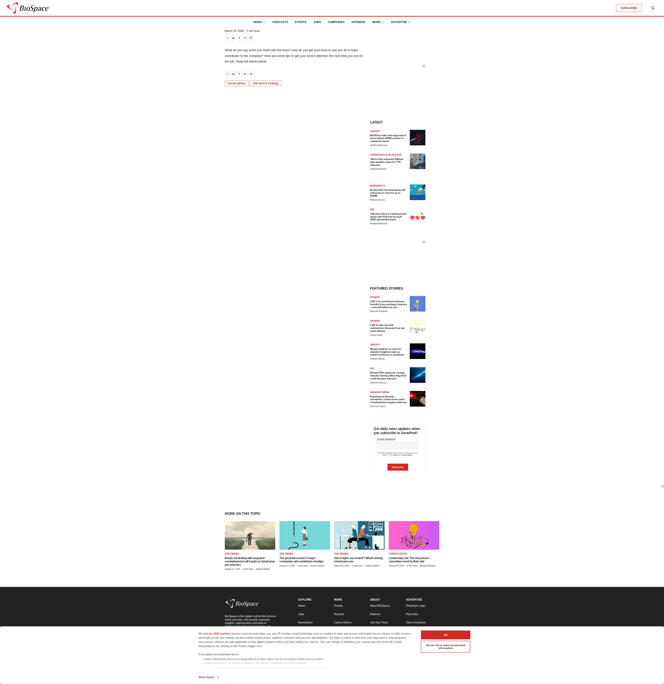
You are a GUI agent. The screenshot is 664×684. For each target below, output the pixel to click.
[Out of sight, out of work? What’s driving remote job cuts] (359, 535)
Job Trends (232, 553)
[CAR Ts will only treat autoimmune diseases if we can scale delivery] (417, 327)
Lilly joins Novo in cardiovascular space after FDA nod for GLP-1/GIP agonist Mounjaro (388, 216)
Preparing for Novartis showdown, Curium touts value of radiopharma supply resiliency (388, 399)
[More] (264, 22)
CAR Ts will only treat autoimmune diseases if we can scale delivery (387, 328)
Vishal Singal (376, 335)
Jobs (317, 22)
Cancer (374, 131)
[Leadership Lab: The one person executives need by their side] (414, 535)
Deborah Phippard (379, 311)
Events (300, 22)
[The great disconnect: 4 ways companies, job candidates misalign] (304, 535)
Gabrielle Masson (378, 169)
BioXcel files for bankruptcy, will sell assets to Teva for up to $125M (387, 192)
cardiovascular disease (386, 155)
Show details (206, 677)
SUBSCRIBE (629, 8)
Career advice (237, 83)
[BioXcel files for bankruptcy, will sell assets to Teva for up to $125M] (417, 192)
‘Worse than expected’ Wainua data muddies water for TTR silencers (386, 162)
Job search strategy (266, 83)
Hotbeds (358, 22)
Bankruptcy (377, 185)
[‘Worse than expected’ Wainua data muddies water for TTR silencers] (417, 161)
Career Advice (398, 553)
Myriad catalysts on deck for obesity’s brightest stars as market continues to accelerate (387, 352)
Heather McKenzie (379, 145)
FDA (372, 209)
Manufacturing (379, 392)
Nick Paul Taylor (377, 406)
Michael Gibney (377, 200)
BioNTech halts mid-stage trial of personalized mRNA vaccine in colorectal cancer (388, 138)
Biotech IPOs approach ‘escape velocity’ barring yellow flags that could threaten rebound (388, 375)
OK (446, 634)
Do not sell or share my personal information (445, 647)
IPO (372, 368)
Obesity (375, 344)
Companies (336, 22)
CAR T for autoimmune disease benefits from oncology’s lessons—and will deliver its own (388, 304)
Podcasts (280, 22)
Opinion (375, 297)
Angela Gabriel (263, 569)
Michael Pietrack (427, 566)
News (257, 22)
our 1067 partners (220, 633)
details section (316, 668)
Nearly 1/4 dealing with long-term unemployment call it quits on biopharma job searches (250, 561)
